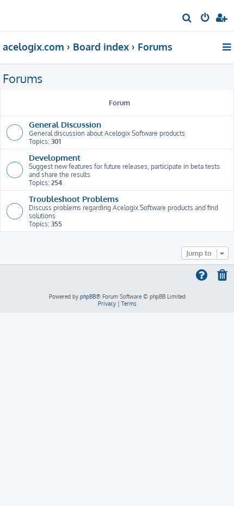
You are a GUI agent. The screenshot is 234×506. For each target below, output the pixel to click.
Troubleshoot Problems (74, 199)
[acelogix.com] (26, 14)
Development (55, 157)
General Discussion (65, 124)
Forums (22, 78)
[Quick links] (227, 47)
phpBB (88, 296)
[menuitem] (187, 19)
